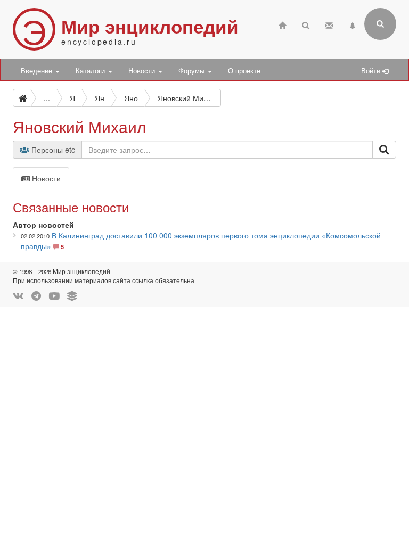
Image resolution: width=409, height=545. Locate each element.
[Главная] (282, 24)
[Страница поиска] (305, 24)
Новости (142, 71)
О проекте (244, 71)
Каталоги (91, 71)
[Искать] (384, 150)
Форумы (192, 71)
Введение (37, 71)
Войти (371, 71)
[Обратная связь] (329, 24)
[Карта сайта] (352, 24)
